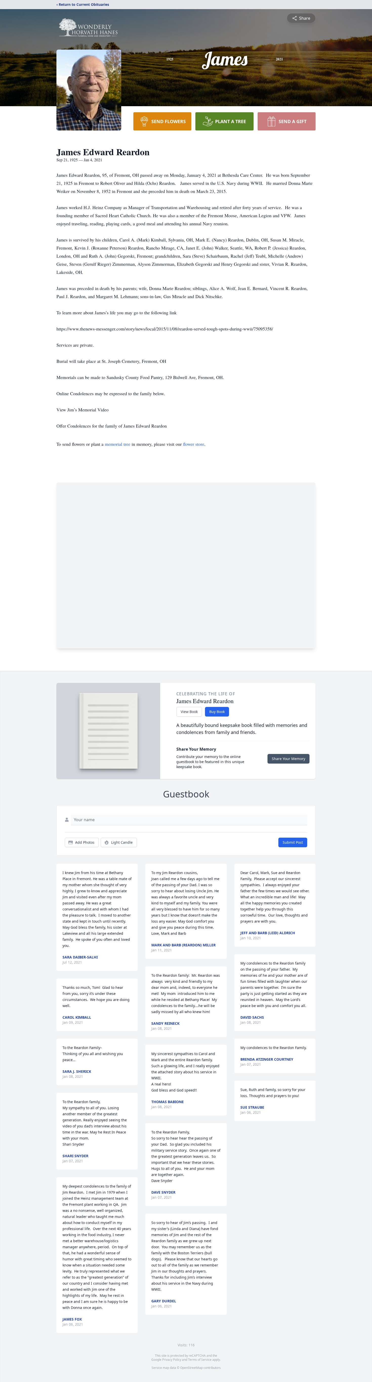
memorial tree (117, 444)
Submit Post (293, 842)
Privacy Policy (171, 1359)
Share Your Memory (288, 758)
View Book (189, 711)
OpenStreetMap (191, 1368)
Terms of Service (200, 1359)
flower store (193, 444)
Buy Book (217, 711)
